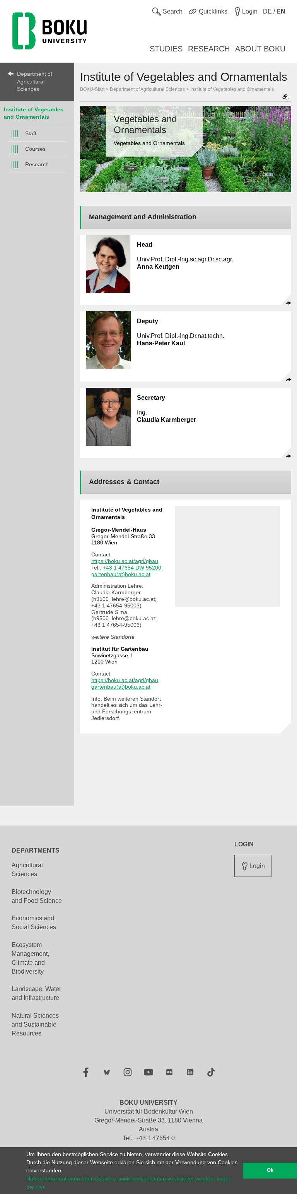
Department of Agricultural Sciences (34, 81)
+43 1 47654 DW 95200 (132, 568)
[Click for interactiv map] (227, 556)
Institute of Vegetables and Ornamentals (232, 89)
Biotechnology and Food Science (37, 896)
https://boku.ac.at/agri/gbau (124, 561)
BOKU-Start (92, 89)
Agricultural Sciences (27, 869)
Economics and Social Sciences (34, 922)
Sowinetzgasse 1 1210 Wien (119, 655)
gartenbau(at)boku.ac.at (120, 574)
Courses (35, 149)
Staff (30, 133)
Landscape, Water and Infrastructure (36, 993)
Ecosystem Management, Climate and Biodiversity (30, 958)
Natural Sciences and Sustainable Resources (35, 1024)
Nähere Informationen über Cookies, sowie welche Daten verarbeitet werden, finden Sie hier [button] (129, 1182)
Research (37, 164)
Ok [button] (270, 1170)
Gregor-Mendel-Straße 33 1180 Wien (123, 536)
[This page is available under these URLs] (285, 97)
